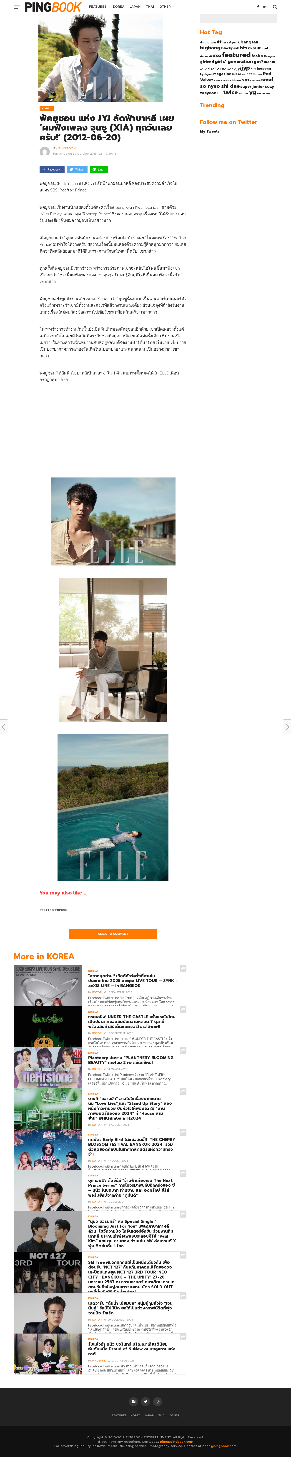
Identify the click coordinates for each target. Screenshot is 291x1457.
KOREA (119, 6)
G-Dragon (268, 56)
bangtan (249, 42)
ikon (267, 61)
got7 (258, 62)
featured (236, 55)
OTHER (165, 6)
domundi (206, 56)
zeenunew (263, 93)
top (220, 93)
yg (252, 92)
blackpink (230, 48)
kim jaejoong (261, 68)
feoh (255, 55)
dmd (264, 48)
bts (243, 47)
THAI (150, 6)
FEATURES (97, 6)
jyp (246, 68)
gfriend (207, 62)
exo (216, 55)
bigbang (210, 47)
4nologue (208, 42)
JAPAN (135, 6)
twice (230, 92)
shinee (235, 80)
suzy (269, 86)
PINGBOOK (67, 148)
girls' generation (234, 61)
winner (243, 93)
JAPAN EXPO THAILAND (218, 69)
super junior (252, 86)
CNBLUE (254, 48)
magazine (222, 74)
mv (244, 74)
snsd (267, 80)
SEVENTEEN (221, 80)
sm (245, 79)
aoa (225, 42)
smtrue (255, 80)
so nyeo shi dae (220, 86)
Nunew (257, 74)
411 (219, 42)
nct (249, 74)
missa (236, 74)
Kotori (97, 992)
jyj (238, 68)
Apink (234, 42)
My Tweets (210, 131)
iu (273, 61)
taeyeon (208, 93)
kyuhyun (206, 74)
